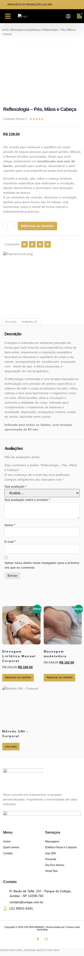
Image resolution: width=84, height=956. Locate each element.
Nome (9, 525)
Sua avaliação (15, 486)
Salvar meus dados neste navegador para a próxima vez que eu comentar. (41, 565)
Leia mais (11, 746)
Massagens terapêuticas (26, 29)
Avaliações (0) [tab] (29, 321)
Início (5, 29)
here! (56, 950)
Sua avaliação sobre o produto (27, 499)
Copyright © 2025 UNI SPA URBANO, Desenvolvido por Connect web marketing (42, 928)
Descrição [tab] (10, 321)
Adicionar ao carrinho (37, 226)
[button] (8, 16)
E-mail (9, 541)
